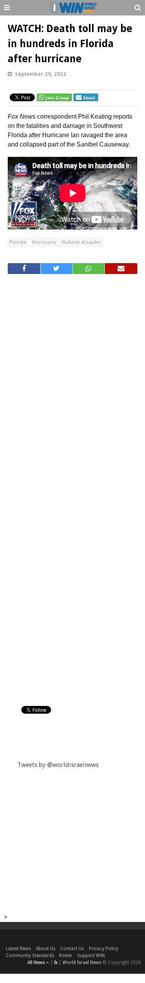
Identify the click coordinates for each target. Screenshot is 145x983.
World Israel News (82, 962)
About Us (45, 948)
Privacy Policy (103, 948)
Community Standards (30, 955)
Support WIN (91, 955)
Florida (18, 242)
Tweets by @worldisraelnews (58, 765)
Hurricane (44, 242)
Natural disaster (81, 242)
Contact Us (72, 948)
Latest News (18, 948)
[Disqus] (72, 383)
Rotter (65, 955)
